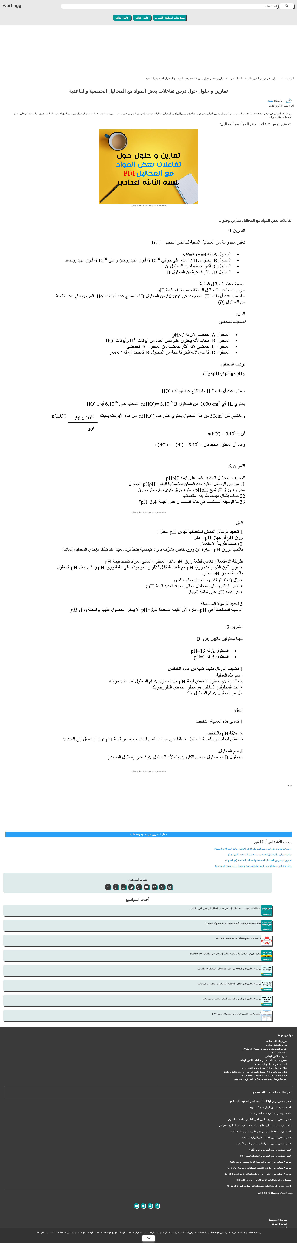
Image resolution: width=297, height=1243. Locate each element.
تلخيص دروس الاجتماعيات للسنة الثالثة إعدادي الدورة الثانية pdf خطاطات (225, 953)
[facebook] (157, 1205)
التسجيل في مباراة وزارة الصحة (271, 1064)
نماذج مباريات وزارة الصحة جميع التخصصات (264, 1068)
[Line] (138, 889)
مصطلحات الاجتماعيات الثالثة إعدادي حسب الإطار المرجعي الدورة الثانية (225, 908)
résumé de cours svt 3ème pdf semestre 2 (238, 938)
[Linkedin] (122, 889)
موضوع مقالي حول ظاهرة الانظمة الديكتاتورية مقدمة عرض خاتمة (229, 983)
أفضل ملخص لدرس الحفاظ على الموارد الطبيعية (266, 1137)
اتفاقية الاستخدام (278, 1223)
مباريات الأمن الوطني (276, 1056)
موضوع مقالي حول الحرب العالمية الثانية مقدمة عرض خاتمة (231, 998)
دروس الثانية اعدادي (276, 1045)
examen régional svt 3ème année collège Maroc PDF (233, 923)
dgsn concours (279, 1052)
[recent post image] (266, 910)
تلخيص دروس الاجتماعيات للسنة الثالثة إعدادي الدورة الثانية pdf (259, 1186)
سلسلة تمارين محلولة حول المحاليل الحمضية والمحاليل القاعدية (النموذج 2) (253, 866)
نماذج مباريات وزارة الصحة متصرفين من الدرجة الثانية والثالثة (255, 1072)
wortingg (12, 5)
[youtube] (136, 1205)
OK (148, 1238)
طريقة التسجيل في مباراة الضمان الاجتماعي (264, 1048)
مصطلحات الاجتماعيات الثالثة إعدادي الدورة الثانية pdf (263, 1180)
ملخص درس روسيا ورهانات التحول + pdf (270, 1113)
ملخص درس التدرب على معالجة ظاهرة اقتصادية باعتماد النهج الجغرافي (255, 1125)
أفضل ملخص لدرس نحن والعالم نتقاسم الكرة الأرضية (264, 1143)
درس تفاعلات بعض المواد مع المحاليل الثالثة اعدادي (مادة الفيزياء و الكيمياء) (253, 848)
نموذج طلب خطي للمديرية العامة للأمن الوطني (263, 1060)
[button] (168, 889)
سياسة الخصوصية (278, 1220)
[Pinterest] (114, 889)
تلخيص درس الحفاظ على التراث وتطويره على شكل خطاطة (260, 1131)
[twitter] (143, 1205)
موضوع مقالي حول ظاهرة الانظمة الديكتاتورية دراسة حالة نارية (259, 1167)
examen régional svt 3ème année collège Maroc (260, 1079)
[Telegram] (107, 889)
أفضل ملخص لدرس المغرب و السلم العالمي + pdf (236, 1013)
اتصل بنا (283, 1227)
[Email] (145, 889)
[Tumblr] (130, 889)
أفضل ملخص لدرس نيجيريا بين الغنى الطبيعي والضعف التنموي (259, 1119)
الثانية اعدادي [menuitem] (142, 17)
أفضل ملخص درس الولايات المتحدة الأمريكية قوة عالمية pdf (260, 1101)
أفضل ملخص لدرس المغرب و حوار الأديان (270, 1149)
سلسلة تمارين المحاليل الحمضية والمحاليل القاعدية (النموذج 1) (260, 854)
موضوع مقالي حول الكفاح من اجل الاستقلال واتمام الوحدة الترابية (229, 968)
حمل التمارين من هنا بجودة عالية (148, 834)
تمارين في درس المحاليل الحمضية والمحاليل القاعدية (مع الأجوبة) (258, 860)
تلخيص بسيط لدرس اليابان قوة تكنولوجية (270, 1107)
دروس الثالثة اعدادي (276, 1041)
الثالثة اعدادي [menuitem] (122, 17)
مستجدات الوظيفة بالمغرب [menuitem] (170, 17)
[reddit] (150, 1205)
